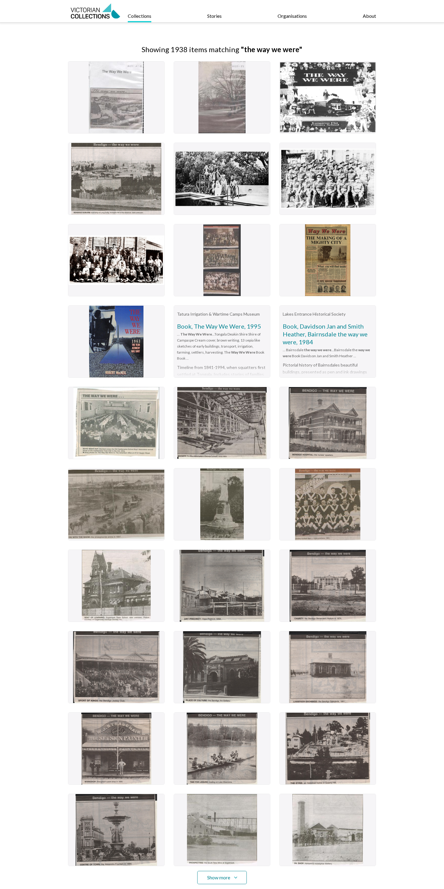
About (369, 16)
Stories (214, 16)
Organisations (292, 16)
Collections (139, 16)
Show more (218, 877)
